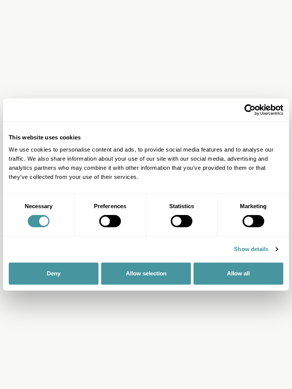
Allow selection (146, 273)
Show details (251, 249)
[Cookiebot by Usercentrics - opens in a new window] (250, 109)
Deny (53, 273)
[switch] (110, 221)
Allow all (238, 273)
